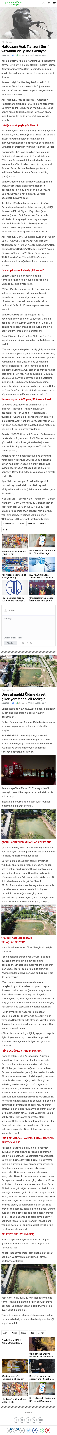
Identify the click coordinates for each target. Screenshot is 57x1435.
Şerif (5, 530)
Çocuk (21, 523)
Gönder (10, 643)
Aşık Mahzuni (8, 523)
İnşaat (23, 1333)
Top (32, 1333)
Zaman (41, 1333)
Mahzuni (31, 523)
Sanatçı (43, 523)
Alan (5, 1333)
